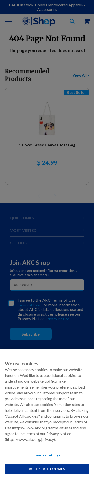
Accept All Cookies (47, 469)
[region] (47, 413)
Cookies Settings (47, 455)
